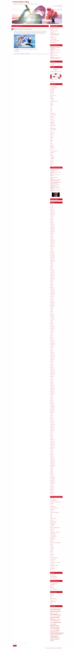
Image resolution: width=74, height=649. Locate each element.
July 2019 (51, 308)
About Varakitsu (52, 32)
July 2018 (51, 320)
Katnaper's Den (52, 529)
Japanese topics (53, 627)
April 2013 (51, 400)
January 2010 (52, 459)
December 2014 (52, 371)
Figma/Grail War (52, 113)
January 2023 (52, 254)
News (54, 630)
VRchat (51, 164)
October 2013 (52, 391)
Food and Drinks (52, 117)
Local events (53, 628)
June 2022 (51, 264)
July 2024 (51, 234)
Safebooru (17, 49)
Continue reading (16, 50)
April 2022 (51, 267)
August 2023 (52, 246)
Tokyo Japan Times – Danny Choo (55, 562)
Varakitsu (51, 161)
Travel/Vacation (54, 636)
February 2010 (52, 457)
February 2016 (52, 352)
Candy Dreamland (52, 506)
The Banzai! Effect (53, 559)
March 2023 (52, 251)
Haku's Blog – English (53, 521)
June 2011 (51, 433)
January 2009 (52, 475)
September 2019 (52, 305)
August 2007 (52, 489)
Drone (51, 107)
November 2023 (52, 242)
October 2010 (52, 445)
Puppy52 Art (52, 548)
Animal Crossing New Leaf (54, 87)
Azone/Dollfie (52, 92)
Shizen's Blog (52, 554)
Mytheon (51, 137)
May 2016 (51, 350)
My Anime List (52, 600)
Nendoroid (51, 140)
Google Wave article (53, 125)
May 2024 (51, 237)
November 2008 (52, 478)
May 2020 (51, 299)
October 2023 (52, 243)
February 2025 (52, 224)
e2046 (51, 515)
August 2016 (52, 346)
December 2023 (52, 240)
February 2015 (52, 368)
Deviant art (51, 595)
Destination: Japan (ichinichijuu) (54, 512)
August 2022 (52, 261)
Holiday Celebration (53, 128)
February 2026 (52, 210)
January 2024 (52, 239)
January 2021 (52, 290)
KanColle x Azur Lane (53, 37)
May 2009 (51, 471)
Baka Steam (52, 503)
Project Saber (52, 547)
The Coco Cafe (52, 560)
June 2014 (51, 379)
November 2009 (52, 462)
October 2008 (52, 480)
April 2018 (51, 323)
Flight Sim (51, 116)
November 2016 (52, 344)
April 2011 (51, 436)
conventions (52, 99)
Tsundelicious (52, 563)
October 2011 (52, 427)
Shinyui (51, 553)
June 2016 (51, 349)
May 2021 (51, 284)
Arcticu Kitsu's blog (21, 2)
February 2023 (52, 252)
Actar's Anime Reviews (53, 500)
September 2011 (52, 429)
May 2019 (51, 311)
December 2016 (52, 343)
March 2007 (52, 492)
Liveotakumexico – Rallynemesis (55, 532)
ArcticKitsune (52, 47)
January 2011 (52, 441)
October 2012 (52, 409)
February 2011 (52, 439)
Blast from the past (53, 95)
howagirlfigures (52, 524)
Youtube (51, 603)
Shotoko (51, 182)
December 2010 (52, 442)
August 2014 (52, 376)
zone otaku (51, 569)
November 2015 (52, 356)
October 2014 (52, 374)
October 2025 (52, 215)
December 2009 (52, 460)
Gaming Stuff (52, 122)
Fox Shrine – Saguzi (53, 518)
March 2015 (52, 367)
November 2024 (52, 228)
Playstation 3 (52, 146)
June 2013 (51, 397)
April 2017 (51, 337)
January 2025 (52, 225)
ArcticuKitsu (22, 53)
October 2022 (52, 258)
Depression (51, 36)
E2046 (51, 108)
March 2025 (52, 222)
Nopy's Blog (52, 539)
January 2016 (52, 353)
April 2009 (51, 472)
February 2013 (52, 403)
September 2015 (52, 359)
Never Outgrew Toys (53, 535)
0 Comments (27, 53)
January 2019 (52, 317)
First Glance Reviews (53, 114)
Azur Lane (51, 93)
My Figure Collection (53, 601)
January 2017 (52, 341)
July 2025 (51, 216)
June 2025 (51, 218)
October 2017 (52, 329)
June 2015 (51, 362)
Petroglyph (52, 631)
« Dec (51, 81)
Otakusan (51, 545)
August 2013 (52, 394)
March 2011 (52, 438)
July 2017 (51, 332)
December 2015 (52, 355)
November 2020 (52, 293)
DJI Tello (51, 105)
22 (60, 76)
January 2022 (52, 272)
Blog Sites (51, 96)
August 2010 (52, 448)
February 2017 (52, 340)
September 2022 (52, 260)
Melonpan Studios (52, 533)
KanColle (51, 134)
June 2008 (51, 484)
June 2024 (51, 236)
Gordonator (52, 520)
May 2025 (51, 219)
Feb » (53, 81)
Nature (57, 628)
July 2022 (51, 263)
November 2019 (52, 302)
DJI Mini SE (51, 104)
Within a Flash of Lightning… (54, 565)
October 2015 (52, 358)
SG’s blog (51, 550)
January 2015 (52, 370)
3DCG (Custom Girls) (53, 86)
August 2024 (52, 233)
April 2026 (51, 207)
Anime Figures (52, 89)
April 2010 (51, 454)
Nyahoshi (51, 541)
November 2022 (52, 257)
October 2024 (52, 230)
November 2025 (52, 213)
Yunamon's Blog (52, 568)
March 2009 (52, 474)
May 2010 (51, 453)
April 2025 (51, 221)
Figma (51, 111)
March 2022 (52, 269)
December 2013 (52, 388)
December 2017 (52, 326)
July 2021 (51, 281)
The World (51, 155)
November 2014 (52, 373)
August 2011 (52, 430)
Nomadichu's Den (52, 538)
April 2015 (51, 365)
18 (54, 76)
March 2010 (52, 456)
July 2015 (51, 361)
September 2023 (52, 245)
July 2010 (51, 450)
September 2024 (52, 231)
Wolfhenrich (52, 566)
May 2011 (51, 435)
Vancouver (57, 637)
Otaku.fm (51, 544)
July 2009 (51, 468)
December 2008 (52, 477)
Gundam (51, 624)
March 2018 (52, 325)
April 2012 (51, 418)
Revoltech (55, 634)
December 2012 (52, 406)
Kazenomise (52, 530)
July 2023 (51, 248)
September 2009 (52, 465)
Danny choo (52, 594)
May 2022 (51, 266)
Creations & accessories (53, 101)
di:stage (51, 102)
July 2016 (51, 347)
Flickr (51, 597)
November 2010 (52, 444)
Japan (51, 131)
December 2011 (52, 424)
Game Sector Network (53, 576)
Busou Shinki (52, 98)
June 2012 (51, 415)
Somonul (51, 556)
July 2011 (51, 432)
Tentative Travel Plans (53, 39)
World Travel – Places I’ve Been (54, 40)
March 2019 (52, 314)
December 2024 (52, 227)
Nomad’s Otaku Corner (53, 536)
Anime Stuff (52, 90)
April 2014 (51, 382)
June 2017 (51, 334)
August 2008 (52, 483)
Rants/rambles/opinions (57, 633)
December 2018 (52, 319)
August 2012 (52, 412)
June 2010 (51, 451)
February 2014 (52, 385)
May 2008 (51, 486)
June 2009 (51, 469)
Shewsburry (52, 551)
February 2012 (52, 421)
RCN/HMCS (52, 152)
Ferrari (51, 110)
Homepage (51, 587)
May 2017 (51, 335)
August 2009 (52, 466)
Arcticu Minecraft (52, 584)
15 (60, 75)
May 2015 (51, 364)
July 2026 (51, 204)
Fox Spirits (51, 119)
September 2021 (52, 278)
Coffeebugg (52, 509)
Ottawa (51, 143)
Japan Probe (52, 526)
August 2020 (52, 296)
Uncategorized (52, 158)
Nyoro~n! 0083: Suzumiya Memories (55, 542)
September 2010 (52, 447)
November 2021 (52, 275)
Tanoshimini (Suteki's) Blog (54, 557)
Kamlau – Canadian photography (54, 527)
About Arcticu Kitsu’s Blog (54, 30)
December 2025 (52, 212)
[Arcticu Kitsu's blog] (37, 14)
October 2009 (52, 463)
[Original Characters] (53, 42)
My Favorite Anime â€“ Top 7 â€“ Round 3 (23, 29)
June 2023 (51, 249)
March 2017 (52, 338)
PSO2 (51, 149)
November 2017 (52, 328)
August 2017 (52, 331)
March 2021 (52, 287)
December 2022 (52, 255)
